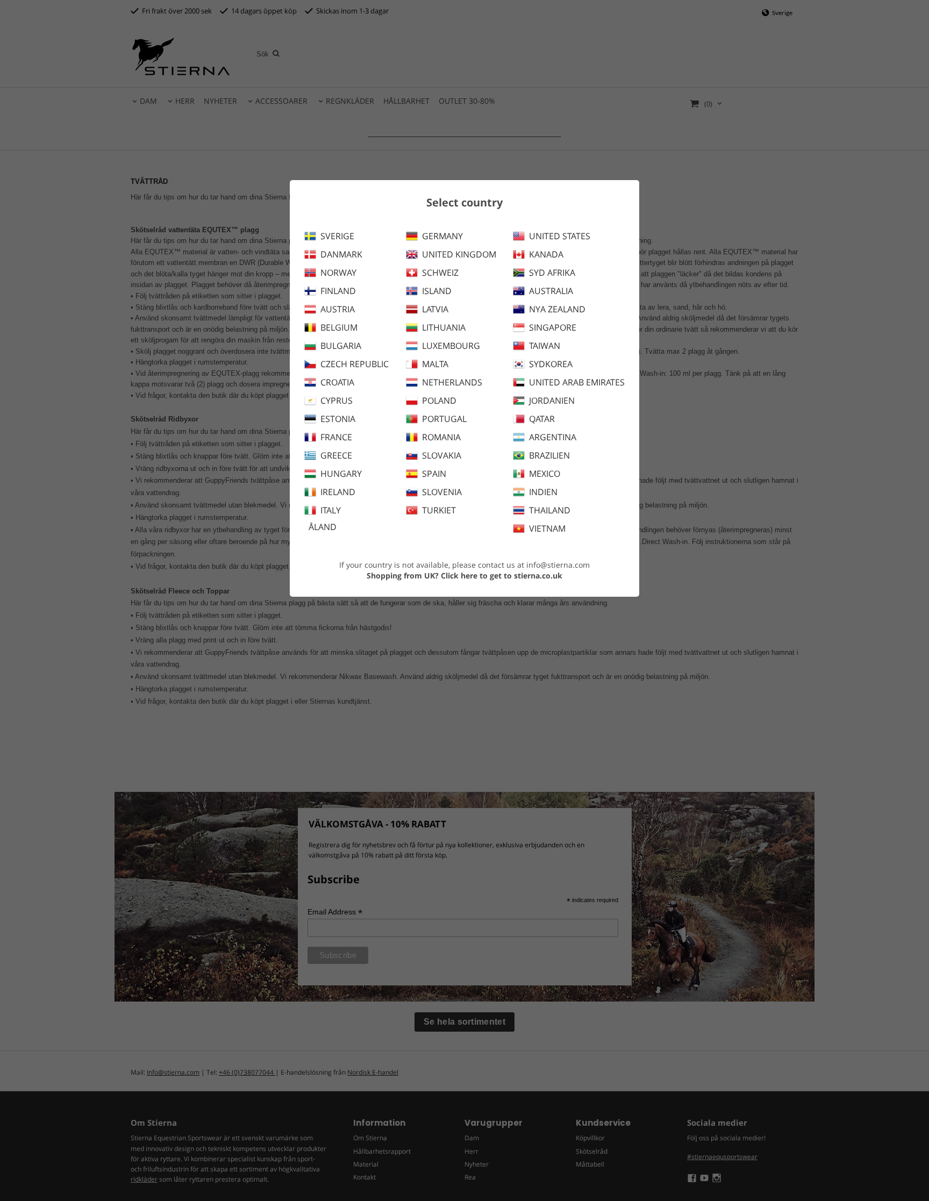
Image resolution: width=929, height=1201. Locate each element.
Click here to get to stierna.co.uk (501, 575)
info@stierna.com (558, 565)
